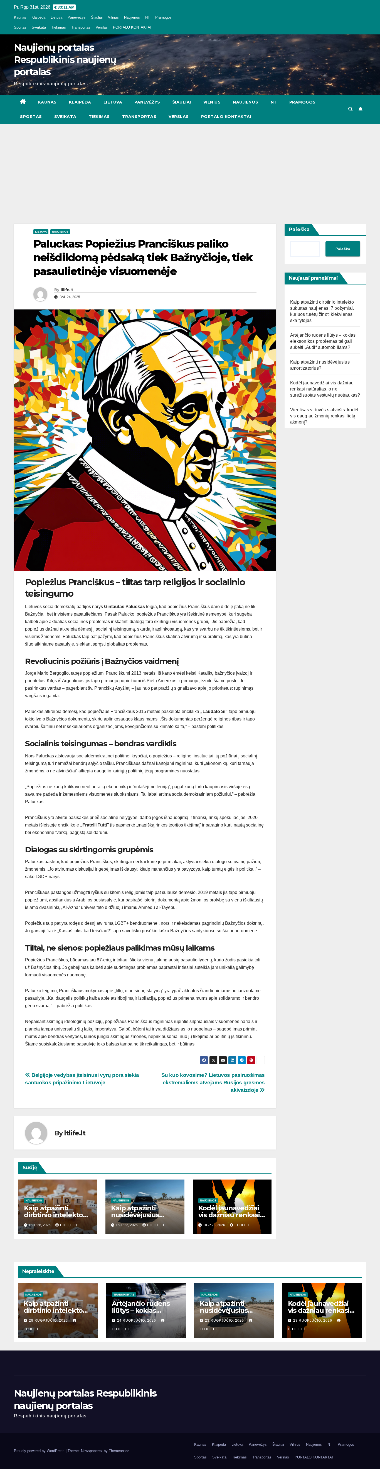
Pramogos (163, 17)
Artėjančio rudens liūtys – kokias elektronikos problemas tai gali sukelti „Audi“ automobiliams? (323, 341)
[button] (350, 109)
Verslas (102, 27)
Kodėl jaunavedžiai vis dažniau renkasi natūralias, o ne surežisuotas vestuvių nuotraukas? (325, 389)
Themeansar (119, 1451)
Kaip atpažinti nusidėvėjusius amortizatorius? (136, 1215)
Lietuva (56, 17)
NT (147, 17)
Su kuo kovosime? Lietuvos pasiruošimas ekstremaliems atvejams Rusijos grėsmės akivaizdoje (213, 1082)
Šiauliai (97, 17)
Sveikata (39, 27)
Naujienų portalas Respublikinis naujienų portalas (65, 60)
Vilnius (113, 17)
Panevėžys (77, 17)
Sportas (20, 27)
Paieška (299, 229)
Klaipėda (38, 17)
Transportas (80, 27)
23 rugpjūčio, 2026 (225, 1320)
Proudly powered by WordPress (40, 1451)
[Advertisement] (190, 165)
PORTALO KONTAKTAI (132, 27)
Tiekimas (58, 27)
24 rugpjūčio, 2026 (137, 1320)
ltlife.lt (67, 289)
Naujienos (132, 17)
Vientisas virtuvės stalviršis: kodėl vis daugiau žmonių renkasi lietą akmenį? (324, 415)
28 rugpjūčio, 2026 (49, 1320)
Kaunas (20, 17)
